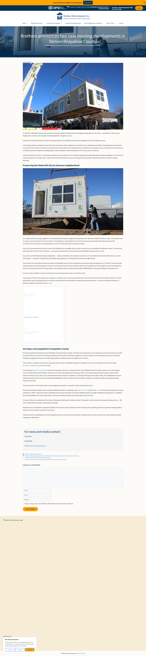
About (24, 23)
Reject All (20, 649)
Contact (121, 23)
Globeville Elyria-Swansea (72, 456)
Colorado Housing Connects (73, 23)
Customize (10, 649)
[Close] (144, 3)
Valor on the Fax (83, 390)
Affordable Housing (36, 23)
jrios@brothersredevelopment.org (35, 446)
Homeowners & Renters (53, 23)
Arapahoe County (39, 456)
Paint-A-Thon (110, 23)
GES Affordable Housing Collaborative (54, 456)
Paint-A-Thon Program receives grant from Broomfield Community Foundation (46, 459)
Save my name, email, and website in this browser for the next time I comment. (49, 504)
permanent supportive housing (32, 365)
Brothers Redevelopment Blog (33, 454)
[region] (19, 645)
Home (47, 45)
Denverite (49, 283)
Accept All (29, 649)
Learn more (87, 3)
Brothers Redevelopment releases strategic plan (37, 457)
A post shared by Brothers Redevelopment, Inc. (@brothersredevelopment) (43, 342)
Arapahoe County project (39, 370)
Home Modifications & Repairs (93, 23)
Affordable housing (30, 456)
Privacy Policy (82, 653)
